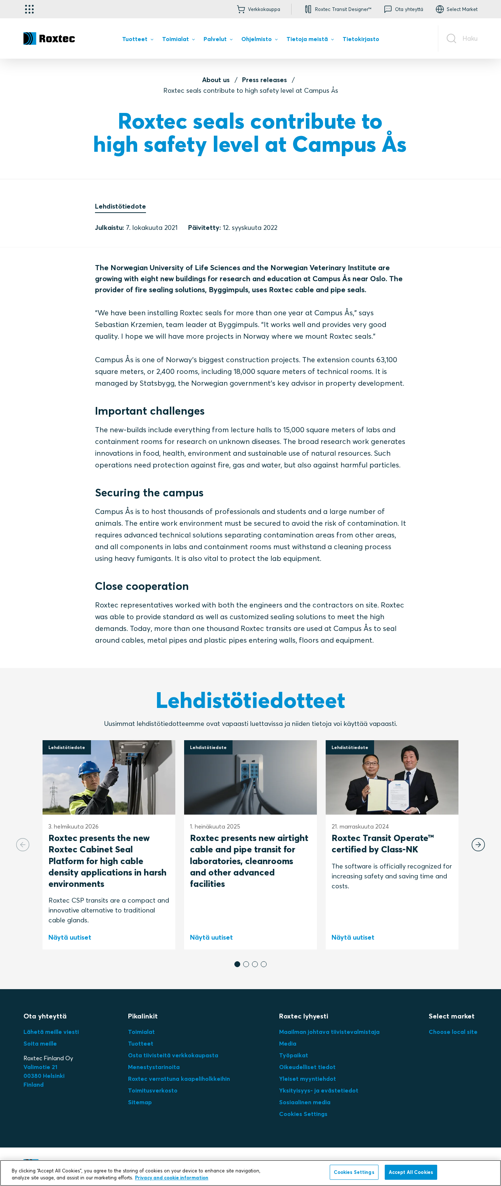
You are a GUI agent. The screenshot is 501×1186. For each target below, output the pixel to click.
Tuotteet (140, 1043)
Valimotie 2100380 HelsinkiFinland (44, 1075)
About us (216, 80)
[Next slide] (478, 844)
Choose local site (453, 1031)
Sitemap (140, 1102)
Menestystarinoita (154, 1067)
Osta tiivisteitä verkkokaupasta (173, 1055)
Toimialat (141, 1031)
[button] (237, 964)
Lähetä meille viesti (51, 1031)
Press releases (264, 80)
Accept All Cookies (411, 1172)
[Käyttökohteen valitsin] (29, 9)
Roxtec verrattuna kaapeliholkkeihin (179, 1078)
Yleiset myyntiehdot (307, 1078)
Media (287, 1043)
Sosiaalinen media (304, 1102)
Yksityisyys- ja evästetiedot (318, 1090)
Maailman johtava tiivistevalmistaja (329, 1031)
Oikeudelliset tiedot (307, 1067)
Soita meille (40, 1043)
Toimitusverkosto (153, 1090)
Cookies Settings (303, 1113)
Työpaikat (293, 1055)
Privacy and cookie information (171, 1178)
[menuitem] (137, 40)
